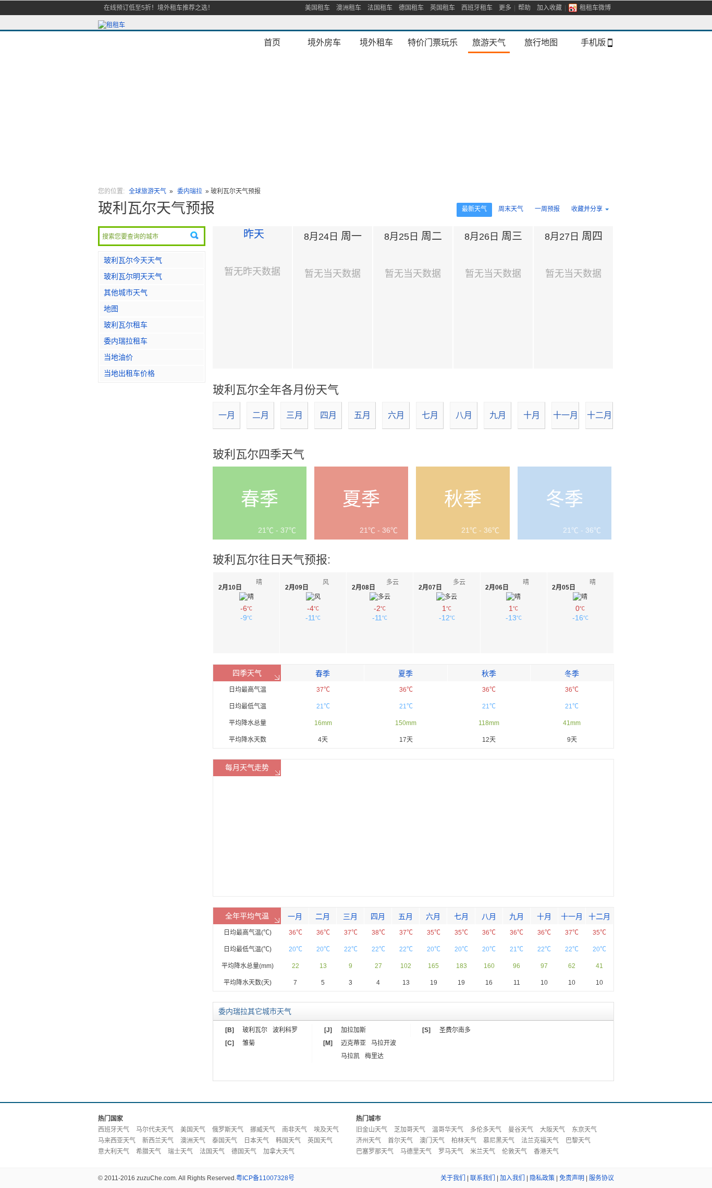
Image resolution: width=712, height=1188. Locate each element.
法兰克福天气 (540, 1140)
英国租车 (442, 7)
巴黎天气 (578, 1140)
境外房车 (324, 42)
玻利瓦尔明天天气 (133, 276)
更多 (505, 7)
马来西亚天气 (117, 1140)
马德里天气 (416, 1151)
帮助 (524, 7)
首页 (272, 42)
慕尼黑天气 (498, 1140)
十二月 (599, 415)
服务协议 (601, 1178)
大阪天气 (552, 1129)
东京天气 (584, 1129)
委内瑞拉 (190, 191)
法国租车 (379, 7)
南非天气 (294, 1129)
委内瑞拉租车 (126, 341)
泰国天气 (224, 1140)
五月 (362, 415)
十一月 (565, 415)
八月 (464, 415)
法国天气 (212, 1151)
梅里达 (374, 1056)
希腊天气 (148, 1151)
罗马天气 (450, 1151)
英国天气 (320, 1140)
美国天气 (192, 1129)
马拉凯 (350, 1056)
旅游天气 (489, 42)
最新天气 (474, 209)
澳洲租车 (348, 7)
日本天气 (256, 1140)
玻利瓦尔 (254, 1030)
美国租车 (317, 7)
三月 (294, 415)
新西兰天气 (158, 1140)
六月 (396, 415)
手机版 (593, 42)
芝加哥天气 (409, 1129)
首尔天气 (400, 1140)
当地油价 (118, 357)
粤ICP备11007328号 (265, 1178)
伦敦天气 (514, 1151)
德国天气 (243, 1151)
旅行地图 (541, 42)
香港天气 (546, 1151)
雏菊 (248, 1043)
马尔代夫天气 (155, 1129)
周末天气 (510, 209)
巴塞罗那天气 (375, 1151)
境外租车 (376, 42)
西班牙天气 (113, 1129)
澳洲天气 (192, 1140)
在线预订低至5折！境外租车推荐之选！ (159, 7)
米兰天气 (482, 1151)
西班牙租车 (477, 7)
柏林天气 (463, 1140)
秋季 (489, 673)
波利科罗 (285, 1030)
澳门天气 (432, 1140)
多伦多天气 (485, 1129)
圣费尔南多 (455, 1030)
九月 (497, 415)
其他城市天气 (126, 292)
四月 (328, 415)
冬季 (571, 673)
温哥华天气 (447, 1129)
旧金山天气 (371, 1129)
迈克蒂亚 (353, 1043)
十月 (531, 415)
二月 (260, 415)
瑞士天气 (180, 1151)
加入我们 (512, 1178)
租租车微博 (595, 7)
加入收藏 (549, 7)
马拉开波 (383, 1043)
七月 (430, 415)
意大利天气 (113, 1151)
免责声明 (571, 1178)
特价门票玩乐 (433, 42)
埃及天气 (326, 1129)
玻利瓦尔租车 (126, 325)
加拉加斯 (353, 1030)
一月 (226, 415)
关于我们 (452, 1178)
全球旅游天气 (147, 191)
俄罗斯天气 (227, 1129)
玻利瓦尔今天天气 (133, 260)
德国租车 (411, 7)
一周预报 (547, 209)
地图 (111, 308)
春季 (322, 673)
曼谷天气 (520, 1129)
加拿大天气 (278, 1151)
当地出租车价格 (129, 373)
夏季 (405, 673)
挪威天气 (262, 1129)
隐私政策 (542, 1178)
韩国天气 (288, 1140)
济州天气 (368, 1140)
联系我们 (482, 1178)
